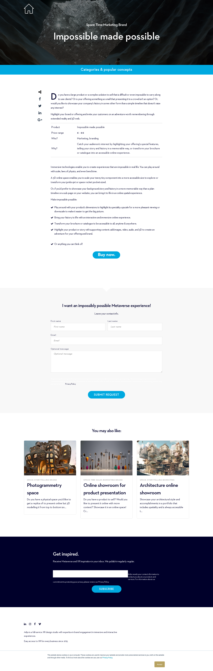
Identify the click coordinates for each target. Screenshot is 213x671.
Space (90, 25)
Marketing (110, 25)
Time (99, 25)
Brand (122, 25)
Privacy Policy (107, 657)
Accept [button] (159, 664)
